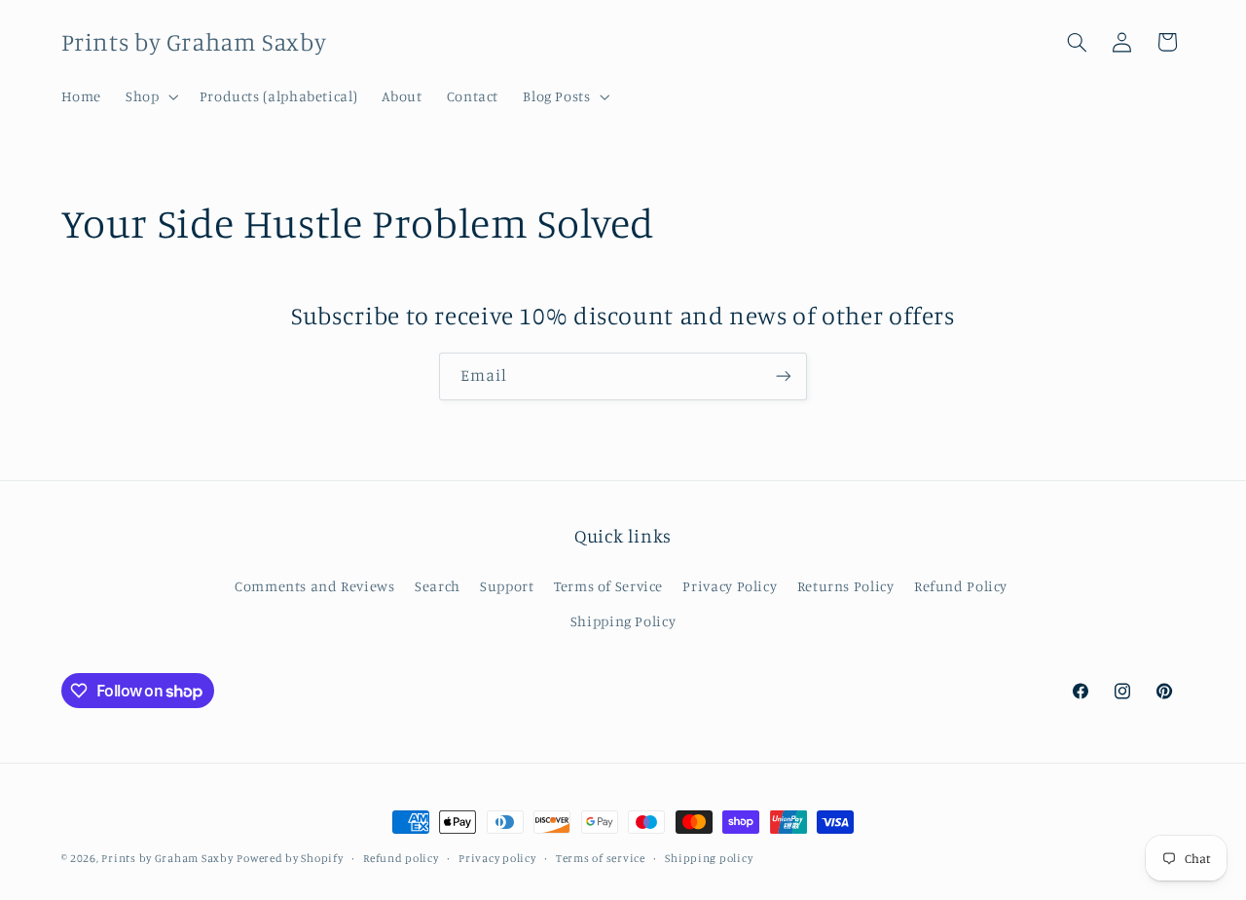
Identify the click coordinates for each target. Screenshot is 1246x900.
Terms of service (600, 858)
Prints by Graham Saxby (167, 858)
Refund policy (401, 858)
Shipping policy (708, 858)
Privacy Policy (729, 586)
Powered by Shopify (290, 858)
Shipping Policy (623, 621)
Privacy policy (496, 858)
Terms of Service (608, 586)
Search (437, 586)
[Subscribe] (783, 376)
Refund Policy (961, 586)
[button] (150, 96)
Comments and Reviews (315, 586)
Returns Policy (846, 586)
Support (506, 586)
